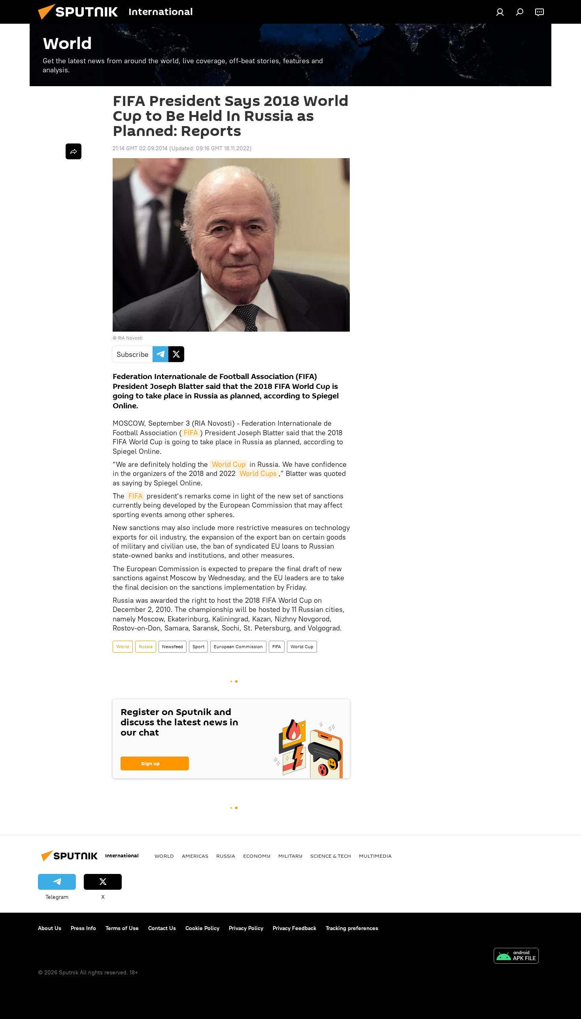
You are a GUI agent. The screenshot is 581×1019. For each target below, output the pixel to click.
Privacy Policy (246, 928)
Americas (195, 855)
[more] (73, 151)
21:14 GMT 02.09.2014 (140, 148)
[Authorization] (500, 12)
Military (290, 855)
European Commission (238, 646)
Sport (198, 646)
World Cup (228, 464)
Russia (146, 646)
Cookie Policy (202, 928)
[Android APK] (516, 957)
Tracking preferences (352, 928)
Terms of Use (122, 928)
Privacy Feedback (294, 928)
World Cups (258, 473)
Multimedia (375, 855)
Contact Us (162, 928)
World (122, 646)
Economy (256, 855)
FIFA (191, 432)
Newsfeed (172, 646)
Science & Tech (330, 855)
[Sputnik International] (81, 21)
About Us (49, 928)
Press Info (83, 928)
